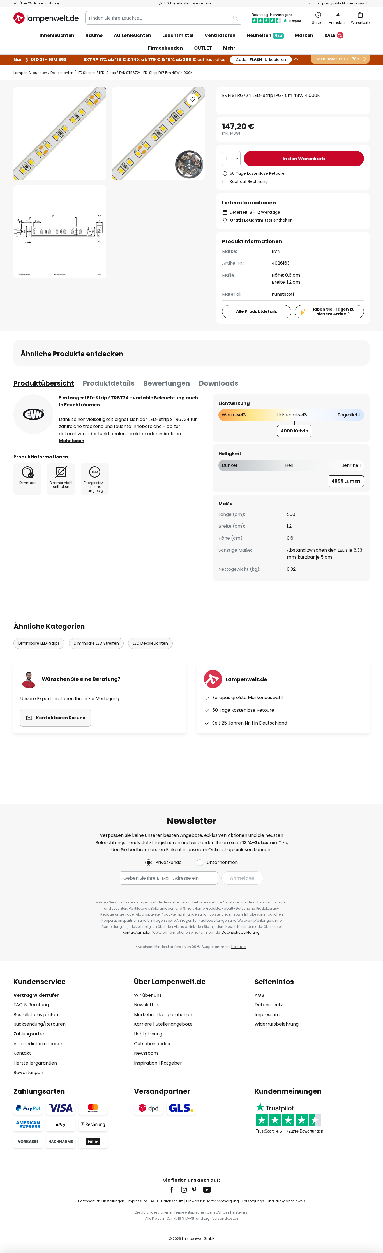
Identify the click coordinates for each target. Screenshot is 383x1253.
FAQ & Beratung (31, 1005)
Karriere (143, 1024)
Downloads (218, 383)
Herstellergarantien (35, 1063)
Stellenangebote (174, 1024)
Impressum (267, 1014)
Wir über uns (147, 995)
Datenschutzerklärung (241, 932)
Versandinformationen (38, 1043)
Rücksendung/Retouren (39, 1024)
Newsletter (146, 1005)
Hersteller (238, 946)
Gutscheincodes (152, 1043)
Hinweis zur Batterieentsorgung (212, 1201)
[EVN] (33, 414)
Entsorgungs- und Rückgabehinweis (273, 1201)
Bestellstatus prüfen (35, 1014)
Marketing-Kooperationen (163, 1014)
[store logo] (46, 18)
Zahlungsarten (29, 1034)
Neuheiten (264, 35)
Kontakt (22, 1053)
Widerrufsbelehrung (277, 1024)
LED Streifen (86, 72)
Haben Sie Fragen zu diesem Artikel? (333, 311)
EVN (276, 251)
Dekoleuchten (61, 72)
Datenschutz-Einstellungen (101, 1201)
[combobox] (164, 17)
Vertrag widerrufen (36, 995)
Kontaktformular (137, 932)
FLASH (261, 59)
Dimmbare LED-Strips (39, 643)
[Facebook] (175, 1190)
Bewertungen (167, 383)
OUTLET (203, 48)
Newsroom (146, 1053)
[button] (59, 231)
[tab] (43, 383)
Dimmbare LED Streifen (96, 643)
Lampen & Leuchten (30, 72)
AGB (259, 995)
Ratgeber (171, 1063)
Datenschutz (269, 1005)
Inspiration (145, 1063)
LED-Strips (107, 72)
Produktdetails (109, 383)
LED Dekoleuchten (150, 643)
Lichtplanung (148, 1034)
